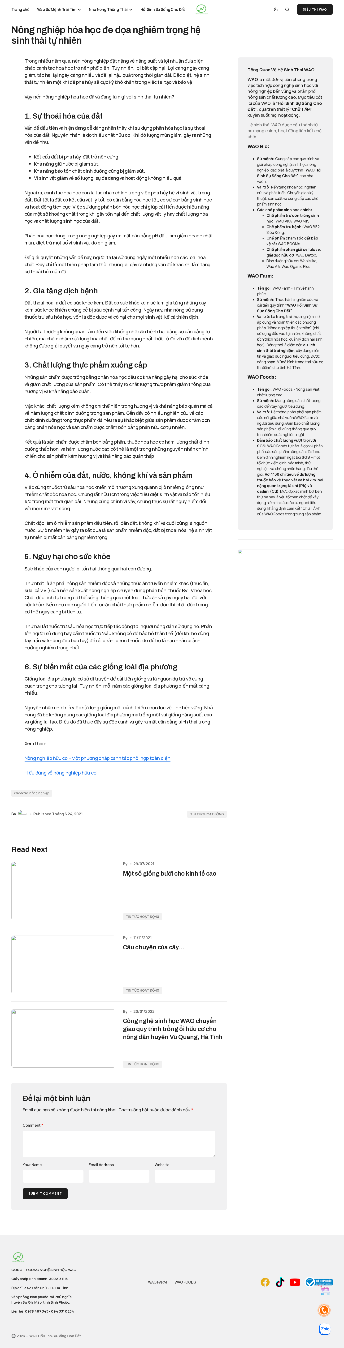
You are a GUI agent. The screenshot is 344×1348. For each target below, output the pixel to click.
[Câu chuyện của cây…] (63, 965)
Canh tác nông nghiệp (31, 793)
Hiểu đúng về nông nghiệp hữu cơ (60, 773)
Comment (33, 1125)
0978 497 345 (36, 1311)
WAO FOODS (185, 1282)
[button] (276, 9)
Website (162, 1164)
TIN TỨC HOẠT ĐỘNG (207, 814)
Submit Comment (45, 1194)
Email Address (101, 1164)
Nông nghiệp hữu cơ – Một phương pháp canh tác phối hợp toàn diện (97, 758)
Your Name (32, 1164)
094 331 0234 (62, 1311)
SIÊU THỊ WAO (315, 10)
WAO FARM (157, 1282)
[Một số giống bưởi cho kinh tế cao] (63, 891)
